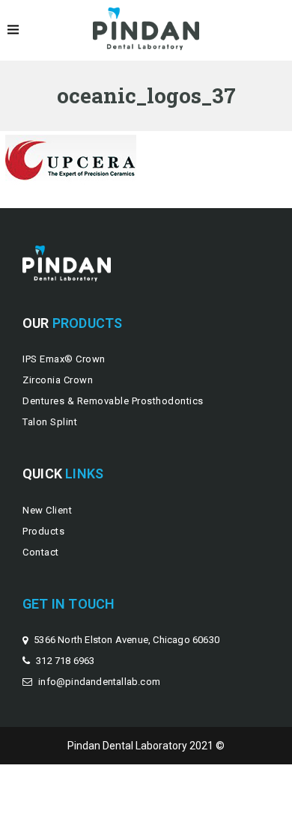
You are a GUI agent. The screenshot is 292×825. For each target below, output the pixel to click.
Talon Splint (49, 421)
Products (43, 531)
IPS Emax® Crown (64, 359)
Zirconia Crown (57, 380)
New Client (47, 510)
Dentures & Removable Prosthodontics (113, 401)
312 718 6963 (65, 660)
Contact (40, 552)
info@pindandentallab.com (99, 681)
